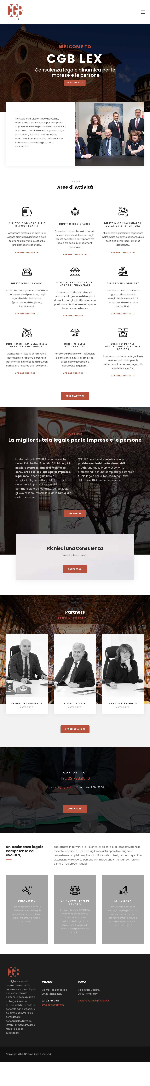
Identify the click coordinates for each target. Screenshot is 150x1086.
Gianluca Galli (75, 703)
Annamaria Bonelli (123, 703)
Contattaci (73, 83)
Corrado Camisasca (27, 703)
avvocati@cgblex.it (61, 787)
